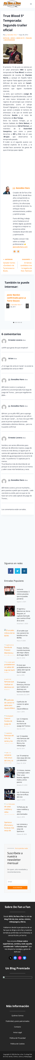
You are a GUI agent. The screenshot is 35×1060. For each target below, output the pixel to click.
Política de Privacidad (17, 1038)
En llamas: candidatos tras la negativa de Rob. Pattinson (26, 265)
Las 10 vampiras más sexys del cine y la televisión (23, 757)
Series (13, 38)
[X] (10, 958)
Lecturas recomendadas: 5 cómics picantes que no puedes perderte (23, 594)
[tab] (13, 322)
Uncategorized (9, 40)
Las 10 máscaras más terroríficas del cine (23, 794)
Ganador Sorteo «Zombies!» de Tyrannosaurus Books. (9, 265)
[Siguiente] (27, 306)
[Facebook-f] (10, 571)
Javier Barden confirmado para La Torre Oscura (16, 298)
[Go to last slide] (7, 306)
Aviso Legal (17, 1032)
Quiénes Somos (17, 1015)
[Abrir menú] (31, 3)
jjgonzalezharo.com (20, 247)
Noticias (6, 38)
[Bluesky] (24, 958)
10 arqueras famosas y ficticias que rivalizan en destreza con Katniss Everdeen (23, 687)
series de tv (20, 38)
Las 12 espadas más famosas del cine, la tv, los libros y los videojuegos (23, 741)
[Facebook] (15, 958)
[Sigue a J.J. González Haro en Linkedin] (18, 251)
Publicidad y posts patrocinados (17, 1021)
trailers (29, 38)
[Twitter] (17, 571)
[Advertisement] (17, 538)
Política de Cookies (17, 1044)
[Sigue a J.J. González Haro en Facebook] (14, 251)
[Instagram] (24, 571)
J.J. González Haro (11, 35)
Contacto (17, 1027)
